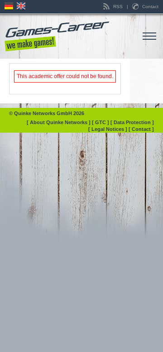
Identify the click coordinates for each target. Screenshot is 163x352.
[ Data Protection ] (132, 122)
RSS (118, 6)
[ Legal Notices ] (108, 129)
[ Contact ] (141, 129)
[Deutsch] (10, 6)
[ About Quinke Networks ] (59, 122)
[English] (22, 6)
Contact (149, 6)
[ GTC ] (101, 122)
